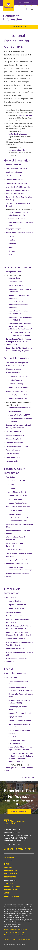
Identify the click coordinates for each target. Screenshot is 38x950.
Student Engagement (14, 431)
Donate (27, 2)
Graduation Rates (15, 282)
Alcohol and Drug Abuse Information (15, 544)
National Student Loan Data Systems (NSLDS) (19, 701)
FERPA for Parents (15, 411)
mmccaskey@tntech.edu (17, 150)
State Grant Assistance (15, 649)
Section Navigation (17, 27)
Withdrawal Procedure (17, 219)
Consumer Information (12, 17)
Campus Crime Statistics (17, 496)
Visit (32, 2)
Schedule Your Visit (19, 812)
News (6, 864)
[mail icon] (19, 845)
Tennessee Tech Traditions (16, 183)
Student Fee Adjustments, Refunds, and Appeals (18, 213)
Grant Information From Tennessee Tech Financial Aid (19, 643)
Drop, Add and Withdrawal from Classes (20, 223)
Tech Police (10, 477)
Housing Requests (15, 380)
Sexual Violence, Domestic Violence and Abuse (19, 554)
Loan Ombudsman (15, 737)
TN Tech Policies (20, 935)
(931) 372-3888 (14, 840)
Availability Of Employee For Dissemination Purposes (17, 364)
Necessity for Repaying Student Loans (20, 695)
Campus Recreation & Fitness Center (17, 574)
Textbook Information (14, 442)
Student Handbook (13, 369)
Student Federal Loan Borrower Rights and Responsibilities (20, 748)
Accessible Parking (15, 384)
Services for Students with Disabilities (15, 932)
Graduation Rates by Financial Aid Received (19, 290)
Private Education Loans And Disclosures (19, 731)
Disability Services (13, 373)
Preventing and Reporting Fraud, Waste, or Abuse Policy (18, 426)
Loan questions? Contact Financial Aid (19, 769)
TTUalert (12, 488)
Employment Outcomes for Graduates (18, 296)
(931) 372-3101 (18, 835)
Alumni (7, 893)
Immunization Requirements (17, 563)
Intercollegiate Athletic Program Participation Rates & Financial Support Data (18, 341)
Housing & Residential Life (16, 391)
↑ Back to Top (28, 777)
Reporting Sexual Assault (18, 560)
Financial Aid (11, 597)
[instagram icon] (6, 845)
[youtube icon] (14, 845)
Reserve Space (10, 877)
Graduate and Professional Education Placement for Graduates (18, 304)
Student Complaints (14, 439)
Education (12, 244)
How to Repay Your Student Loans (18, 708)
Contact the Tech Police (17, 503)
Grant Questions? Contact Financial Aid (19, 653)
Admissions (9, 858)
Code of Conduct (14, 601)
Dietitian (11, 240)
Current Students (12, 886)
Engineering (12, 247)
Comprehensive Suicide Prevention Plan (19, 525)
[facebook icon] (10, 845)
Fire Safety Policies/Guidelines (18, 507)
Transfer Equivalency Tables (17, 446)
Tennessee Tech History (15, 179)
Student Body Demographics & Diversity (18, 204)
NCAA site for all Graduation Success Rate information (21, 334)
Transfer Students (13, 450)
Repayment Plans (15, 717)
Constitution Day (12, 461)
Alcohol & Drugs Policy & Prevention (15, 538)
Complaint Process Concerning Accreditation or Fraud (17, 192)
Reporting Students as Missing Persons (18, 531)
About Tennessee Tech (15, 176)
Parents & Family (11, 896)
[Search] (26, 9)
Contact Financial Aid (16, 608)
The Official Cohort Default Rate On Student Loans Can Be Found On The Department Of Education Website (20, 757)
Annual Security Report (17, 492)
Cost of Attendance (13, 612)
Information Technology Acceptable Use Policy (19, 198)
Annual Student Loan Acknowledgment (16, 741)
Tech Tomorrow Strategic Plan (17, 168)
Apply (21, 2)
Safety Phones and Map (17, 481)
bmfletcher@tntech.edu (17, 134)
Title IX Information (14, 550)
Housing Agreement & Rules (19, 395)
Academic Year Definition (15, 638)
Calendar (8, 867)
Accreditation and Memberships (18, 187)
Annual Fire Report (15, 510)
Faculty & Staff (11, 890)
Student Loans (12, 677)
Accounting (12, 236)
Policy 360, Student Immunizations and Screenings (20, 568)
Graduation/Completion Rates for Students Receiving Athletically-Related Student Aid (20, 326)
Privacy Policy (8, 935)
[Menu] (32, 8)
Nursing (11, 255)
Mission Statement (13, 165)
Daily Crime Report (15, 499)
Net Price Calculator (14, 616)
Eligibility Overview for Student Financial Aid (18, 620)
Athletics (8, 861)
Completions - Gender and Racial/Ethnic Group (18, 312)
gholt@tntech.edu (25, 115)
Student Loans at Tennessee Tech (19, 682)
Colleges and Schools (14, 272)
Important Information (17, 605)
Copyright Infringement (15, 229)
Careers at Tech (10, 870)
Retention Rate (14, 278)
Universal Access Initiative (18, 376)
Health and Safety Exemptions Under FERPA (20, 420)
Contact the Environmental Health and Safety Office (18, 519)
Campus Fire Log (14, 514)
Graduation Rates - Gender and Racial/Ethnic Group (20, 318)
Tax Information (12, 454)
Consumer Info (10, 874)
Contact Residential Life (17, 398)
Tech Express (9, 883)
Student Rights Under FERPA (19, 415)
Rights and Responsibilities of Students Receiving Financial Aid (18, 633)
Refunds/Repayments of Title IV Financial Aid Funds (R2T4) (18, 627)
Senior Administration (14, 172)
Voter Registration (13, 457)
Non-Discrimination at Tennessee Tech (15, 929)
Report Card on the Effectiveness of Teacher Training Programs (19, 349)
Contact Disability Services (18, 387)
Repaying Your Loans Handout (19, 713)
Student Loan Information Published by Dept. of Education (20, 689)
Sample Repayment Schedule (19, 720)
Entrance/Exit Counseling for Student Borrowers (19, 725)
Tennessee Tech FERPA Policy (19, 407)
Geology (11, 251)
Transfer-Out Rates (15, 285)
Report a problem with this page (22, 939)
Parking (11, 484)
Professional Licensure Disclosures (19, 232)
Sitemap (6, 939)
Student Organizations (15, 435)
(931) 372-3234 (16, 838)
